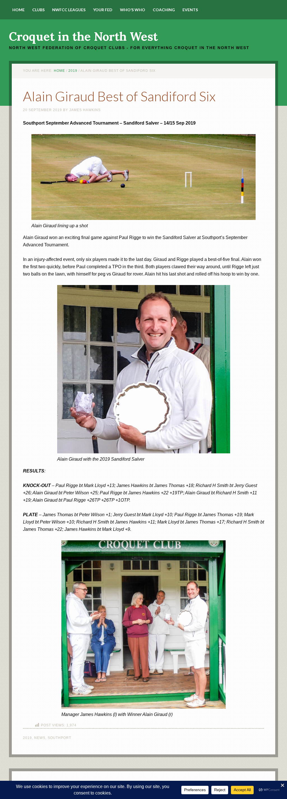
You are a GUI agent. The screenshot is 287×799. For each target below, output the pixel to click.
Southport (59, 738)
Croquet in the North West (83, 36)
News (39, 738)
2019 (27, 738)
